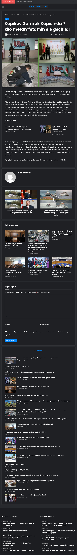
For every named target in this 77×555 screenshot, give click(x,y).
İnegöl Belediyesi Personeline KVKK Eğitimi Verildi (13, 272)
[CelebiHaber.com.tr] (38, 6)
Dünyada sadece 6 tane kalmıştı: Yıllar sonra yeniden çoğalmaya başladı (44, 401)
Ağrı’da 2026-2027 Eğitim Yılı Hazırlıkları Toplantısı (35, 481)
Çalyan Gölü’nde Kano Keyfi (15, 464)
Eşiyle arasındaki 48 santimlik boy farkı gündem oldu (59, 129)
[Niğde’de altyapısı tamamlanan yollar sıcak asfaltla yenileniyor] (10, 458)
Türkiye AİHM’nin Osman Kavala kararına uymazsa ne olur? (61, 272)
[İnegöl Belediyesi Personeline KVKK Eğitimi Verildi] (15, 262)
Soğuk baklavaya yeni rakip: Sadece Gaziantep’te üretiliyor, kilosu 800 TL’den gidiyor (62, 234)
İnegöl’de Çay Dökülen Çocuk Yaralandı (31, 495)
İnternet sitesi (44, 324)
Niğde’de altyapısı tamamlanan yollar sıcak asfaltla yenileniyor (40, 455)
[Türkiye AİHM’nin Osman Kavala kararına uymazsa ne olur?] (62, 262)
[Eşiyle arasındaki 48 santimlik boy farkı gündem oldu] (45, 129)
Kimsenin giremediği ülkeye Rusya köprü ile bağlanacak (37, 358)
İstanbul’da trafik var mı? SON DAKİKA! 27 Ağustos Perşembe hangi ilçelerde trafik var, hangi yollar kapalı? (37, 247)
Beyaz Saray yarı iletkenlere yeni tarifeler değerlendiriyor (25, 432)
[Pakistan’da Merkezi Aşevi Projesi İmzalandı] (38, 262)
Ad (6, 317)
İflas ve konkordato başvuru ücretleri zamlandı (22, 490)
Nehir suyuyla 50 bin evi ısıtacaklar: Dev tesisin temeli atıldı (26, 395)
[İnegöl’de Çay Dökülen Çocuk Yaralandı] (10, 497)
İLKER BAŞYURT (13, 35)
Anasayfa (9, 15)
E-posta (8, 324)
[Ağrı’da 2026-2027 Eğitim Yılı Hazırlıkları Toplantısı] (10, 483)
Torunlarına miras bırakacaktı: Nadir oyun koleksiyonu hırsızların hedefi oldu (32, 475)
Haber (15, 15)
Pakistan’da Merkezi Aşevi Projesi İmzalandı (37, 271)
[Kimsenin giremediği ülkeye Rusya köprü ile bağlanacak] (10, 360)
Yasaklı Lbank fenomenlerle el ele (17, 367)
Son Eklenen (38, 350)
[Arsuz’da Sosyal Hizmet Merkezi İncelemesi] (15, 236)
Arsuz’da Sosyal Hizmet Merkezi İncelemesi (13, 245)
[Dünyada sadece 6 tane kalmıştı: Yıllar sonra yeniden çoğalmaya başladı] (10, 403)
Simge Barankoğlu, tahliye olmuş (17, 470)
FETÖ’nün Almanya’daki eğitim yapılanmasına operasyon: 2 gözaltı (36, 2)
